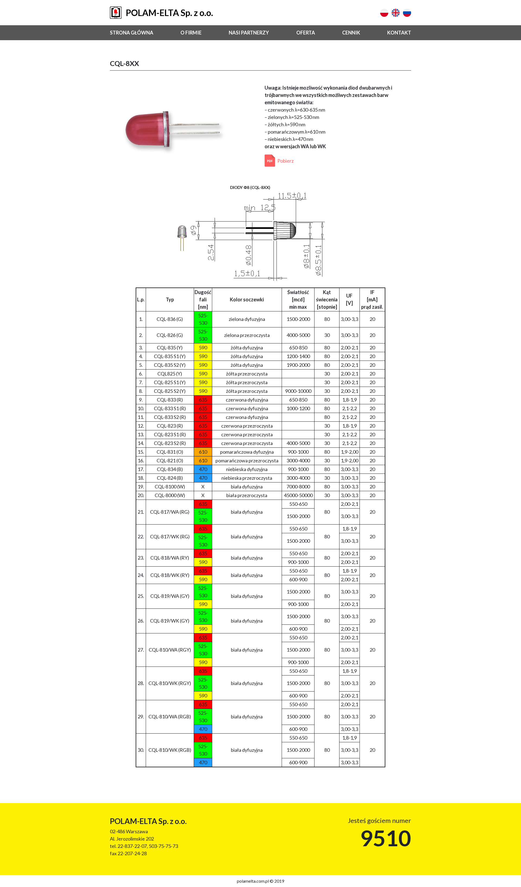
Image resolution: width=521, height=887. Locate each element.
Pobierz (285, 161)
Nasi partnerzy (249, 33)
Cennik (351, 33)
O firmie (191, 33)
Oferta (305, 33)
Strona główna (131, 33)
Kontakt (399, 33)
